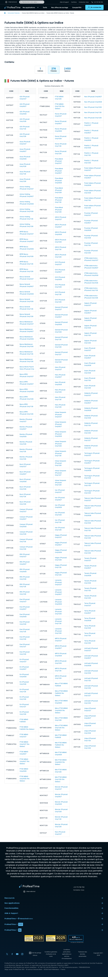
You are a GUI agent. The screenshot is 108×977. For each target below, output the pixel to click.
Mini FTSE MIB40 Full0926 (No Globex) (61, 745)
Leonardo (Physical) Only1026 (58, 611)
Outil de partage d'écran (36, 954)
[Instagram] (22, 954)
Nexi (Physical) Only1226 (93, 118)
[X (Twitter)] (7, 954)
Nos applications (29, 7)
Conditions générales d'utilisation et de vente (51, 954)
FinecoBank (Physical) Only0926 (59, 180)
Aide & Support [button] (11, 913)
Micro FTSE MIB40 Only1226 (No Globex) (61, 728)
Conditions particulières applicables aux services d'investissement (67, 954)
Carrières (74, 2)
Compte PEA (76, 7)
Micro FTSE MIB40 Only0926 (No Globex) (61, 710)
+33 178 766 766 (78, 887)
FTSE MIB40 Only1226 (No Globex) (59, 106)
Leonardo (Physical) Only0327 (58, 582)
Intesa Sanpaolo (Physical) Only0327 (60, 414)
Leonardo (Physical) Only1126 (58, 621)
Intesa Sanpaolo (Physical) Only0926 (60, 434)
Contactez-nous (84, 2)
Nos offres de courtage (59, 7)
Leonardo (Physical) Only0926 (58, 602)
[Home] (29, 886)
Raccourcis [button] (10, 898)
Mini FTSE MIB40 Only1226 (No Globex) (61, 779)
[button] (38, 7)
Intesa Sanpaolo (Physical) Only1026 (60, 444)
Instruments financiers (14, 13)
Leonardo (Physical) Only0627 (58, 592)
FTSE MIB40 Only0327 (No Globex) (24, 744)
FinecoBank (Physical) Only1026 (59, 190)
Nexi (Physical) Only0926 (93, 102)
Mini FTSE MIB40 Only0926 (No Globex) (61, 762)
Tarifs (45, 7)
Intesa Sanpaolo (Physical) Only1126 (60, 453)
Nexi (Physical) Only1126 (92, 112)
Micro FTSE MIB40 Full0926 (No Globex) (61, 693)
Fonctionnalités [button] (11, 908)
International (12, 2)
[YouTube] (17, 954)
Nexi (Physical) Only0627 (93, 96)
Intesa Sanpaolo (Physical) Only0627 (60, 424)
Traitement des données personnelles (82, 954)
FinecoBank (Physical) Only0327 (59, 161)
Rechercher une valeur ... (30, 2)
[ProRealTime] (13, 7)
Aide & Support (64, 2)
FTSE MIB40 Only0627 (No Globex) (24, 761)
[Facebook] (12, 954)
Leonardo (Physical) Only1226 (58, 631)
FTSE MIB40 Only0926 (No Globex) (24, 778)
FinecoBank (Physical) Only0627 (59, 171)
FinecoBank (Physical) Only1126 (59, 200)
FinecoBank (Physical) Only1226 (59, 210)
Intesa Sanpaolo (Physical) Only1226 (60, 463)
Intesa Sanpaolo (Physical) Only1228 (60, 482)
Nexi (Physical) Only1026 (93, 107)
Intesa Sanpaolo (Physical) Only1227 (60, 473)
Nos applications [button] (12, 903)
